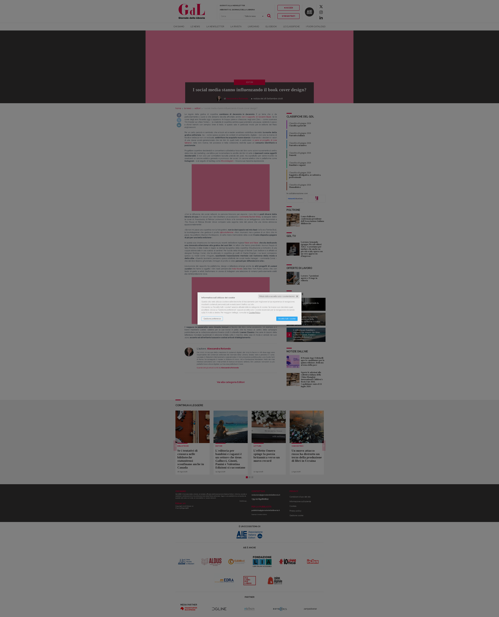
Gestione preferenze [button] (212, 319)
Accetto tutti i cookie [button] (287, 319)
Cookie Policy (254, 313)
